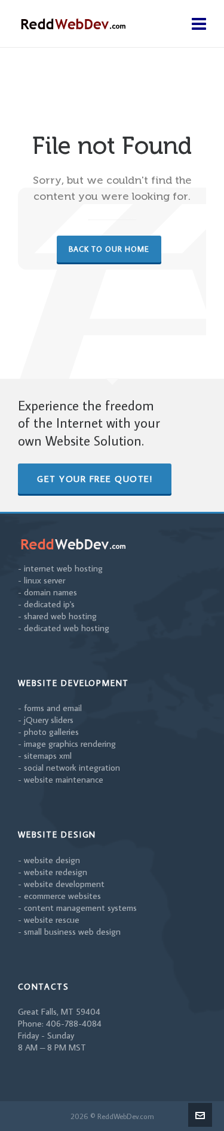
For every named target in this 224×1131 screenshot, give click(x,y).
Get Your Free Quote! (94, 478)
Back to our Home (109, 249)
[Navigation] (199, 24)
